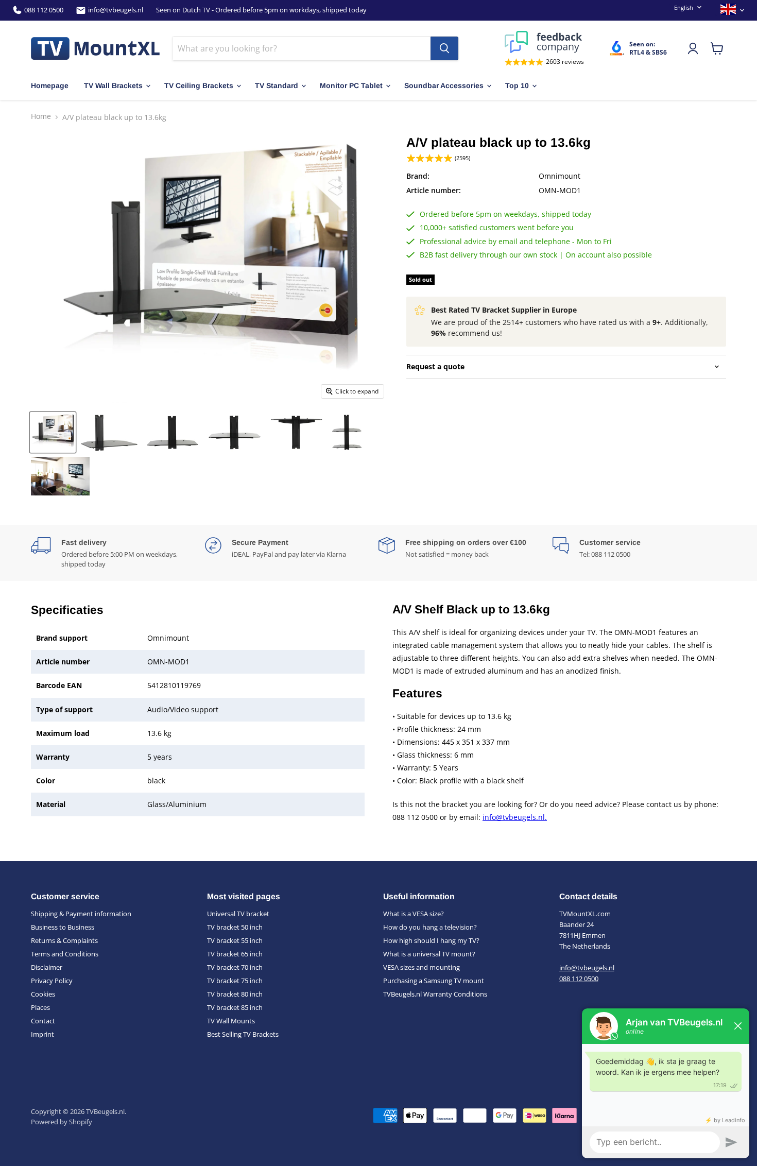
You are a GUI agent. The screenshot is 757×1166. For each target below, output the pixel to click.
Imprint (42, 1034)
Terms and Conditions (64, 953)
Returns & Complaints (64, 940)
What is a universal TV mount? (429, 953)
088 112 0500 (43, 10)
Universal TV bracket (238, 913)
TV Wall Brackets (113, 85)
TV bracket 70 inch (235, 967)
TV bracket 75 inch (235, 980)
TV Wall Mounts (231, 1020)
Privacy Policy (52, 980)
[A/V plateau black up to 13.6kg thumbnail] (53, 432)
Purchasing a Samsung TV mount (433, 980)
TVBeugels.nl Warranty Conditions (435, 994)
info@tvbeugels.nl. (515, 817)
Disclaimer (46, 967)
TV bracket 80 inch (235, 994)
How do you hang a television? (430, 927)
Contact (43, 1020)
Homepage (49, 85)
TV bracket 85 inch (235, 1007)
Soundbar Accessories (444, 85)
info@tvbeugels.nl (115, 10)
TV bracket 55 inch (235, 940)
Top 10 (517, 85)
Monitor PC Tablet (351, 85)
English (683, 7)
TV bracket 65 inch (235, 953)
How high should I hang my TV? (431, 940)
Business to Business (62, 927)
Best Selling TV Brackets (243, 1034)
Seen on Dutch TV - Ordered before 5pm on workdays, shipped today (261, 10)
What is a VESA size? (413, 913)
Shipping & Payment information (81, 913)
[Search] (444, 48)
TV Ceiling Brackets (198, 85)
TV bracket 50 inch (235, 927)
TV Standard (276, 85)
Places (40, 1007)
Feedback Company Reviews (544, 42)
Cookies (43, 994)
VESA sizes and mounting (421, 967)
